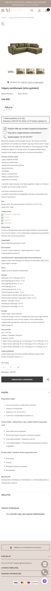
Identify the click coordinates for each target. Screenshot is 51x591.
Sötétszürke (7, 223)
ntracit (6, 217)
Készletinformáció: (7, 94)
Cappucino (7, 220)
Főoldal (3, 17)
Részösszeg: (5, 372)
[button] (44, 581)
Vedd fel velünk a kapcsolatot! (32, 82)
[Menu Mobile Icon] (2, 10)
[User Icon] (39, 10)
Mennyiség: (5, 363)
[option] (25, 46)
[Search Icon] (31, 10)
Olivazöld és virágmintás (12, 214)
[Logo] (15, 10)
